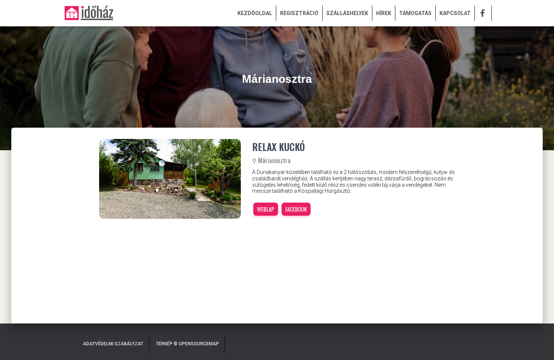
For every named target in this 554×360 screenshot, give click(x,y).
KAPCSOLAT (455, 13)
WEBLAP (265, 209)
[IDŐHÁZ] (89, 13)
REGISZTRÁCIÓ (299, 13)
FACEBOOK (296, 209)
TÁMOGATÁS (415, 13)
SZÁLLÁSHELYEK (347, 13)
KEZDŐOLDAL (254, 13)
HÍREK (383, 13)
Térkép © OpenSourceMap (187, 343)
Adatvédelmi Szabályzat (113, 343)
